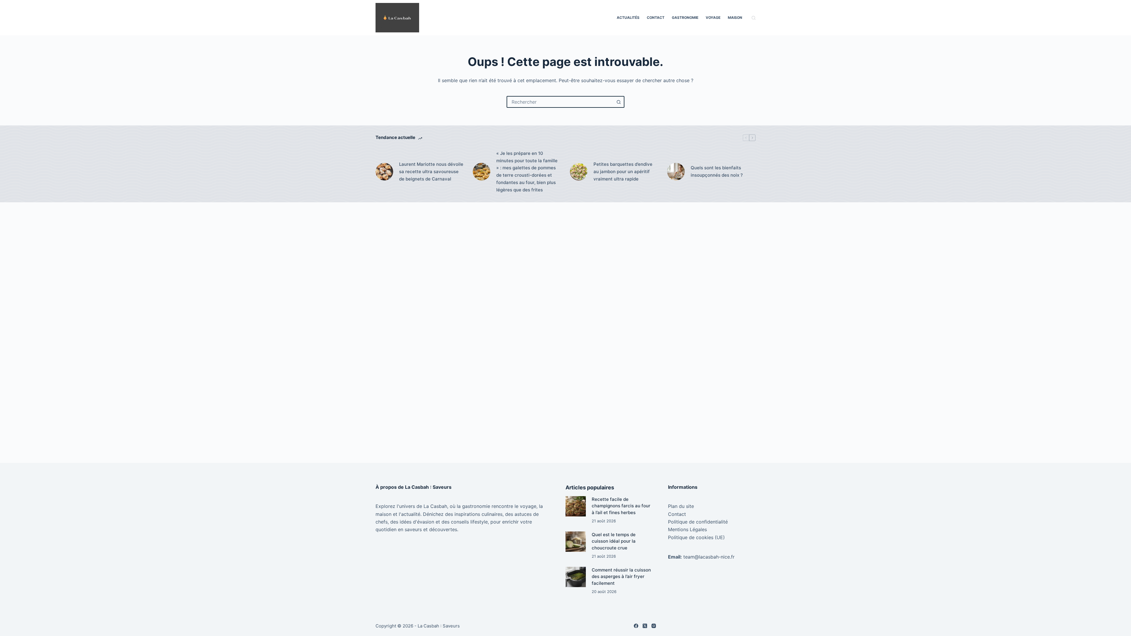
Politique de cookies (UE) (696, 537)
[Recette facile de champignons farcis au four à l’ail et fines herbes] (576, 506)
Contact (655, 17)
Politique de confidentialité (698, 522)
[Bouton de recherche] (618, 102)
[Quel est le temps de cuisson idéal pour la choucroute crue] (576, 541)
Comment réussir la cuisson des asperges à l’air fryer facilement (621, 576)
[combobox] (560, 102)
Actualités (628, 17)
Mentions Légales (687, 529)
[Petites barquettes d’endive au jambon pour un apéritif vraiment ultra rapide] (579, 171)
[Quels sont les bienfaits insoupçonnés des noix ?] (676, 171)
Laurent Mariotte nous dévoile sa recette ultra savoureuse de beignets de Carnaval (431, 171)
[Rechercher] (753, 18)
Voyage (713, 17)
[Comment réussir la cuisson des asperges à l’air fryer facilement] (576, 577)
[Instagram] (654, 626)
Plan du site (681, 506)
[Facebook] (636, 626)
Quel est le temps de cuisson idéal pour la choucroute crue (614, 541)
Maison (735, 17)
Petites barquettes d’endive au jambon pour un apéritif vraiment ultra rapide (622, 171)
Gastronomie (685, 17)
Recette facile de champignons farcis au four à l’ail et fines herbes (621, 505)
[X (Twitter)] (645, 626)
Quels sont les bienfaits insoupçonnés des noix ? (717, 171)
